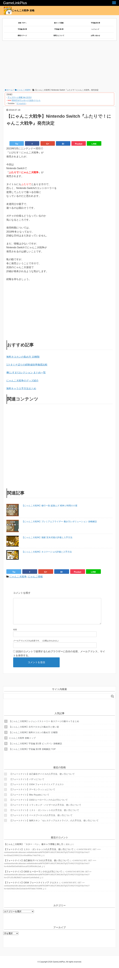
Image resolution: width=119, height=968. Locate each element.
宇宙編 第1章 (95, 23)
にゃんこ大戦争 (18, 576)
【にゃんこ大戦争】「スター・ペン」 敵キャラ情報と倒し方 (33, 844)
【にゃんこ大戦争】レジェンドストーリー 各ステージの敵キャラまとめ (44, 721)
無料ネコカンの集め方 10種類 (23, 356)
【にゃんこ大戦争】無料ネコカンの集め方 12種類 (33, 732)
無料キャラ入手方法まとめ (21, 388)
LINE (94, 144)
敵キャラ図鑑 (59, 23)
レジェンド (95, 29)
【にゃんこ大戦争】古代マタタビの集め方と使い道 (34, 727)
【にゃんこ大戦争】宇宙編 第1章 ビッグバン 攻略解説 (35, 743)
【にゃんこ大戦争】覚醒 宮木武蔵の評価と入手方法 (47, 537)
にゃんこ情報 (35, 576)
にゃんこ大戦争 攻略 (23, 10)
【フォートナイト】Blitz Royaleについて (29, 794)
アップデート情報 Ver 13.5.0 (19, 97)
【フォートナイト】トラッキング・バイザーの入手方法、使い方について (45, 805)
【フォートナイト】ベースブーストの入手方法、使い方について (41, 815)
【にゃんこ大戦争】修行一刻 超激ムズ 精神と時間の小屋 (49, 505)
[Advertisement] (61, 65)
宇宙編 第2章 (22, 29)
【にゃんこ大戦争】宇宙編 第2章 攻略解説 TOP (32, 749)
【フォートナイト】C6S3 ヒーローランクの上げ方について (39, 800)
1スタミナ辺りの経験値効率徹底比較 (26, 364)
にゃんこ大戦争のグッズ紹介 (22, 380)
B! (63, 144)
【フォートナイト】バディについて (27, 779)
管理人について (58, 35)
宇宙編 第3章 (59, 29)
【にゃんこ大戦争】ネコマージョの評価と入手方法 (47, 552)
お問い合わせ (95, 35)
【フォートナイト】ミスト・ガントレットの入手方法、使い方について (44, 810)
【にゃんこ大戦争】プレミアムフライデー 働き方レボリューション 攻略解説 (59, 521)
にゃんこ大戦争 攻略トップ (22, 738)
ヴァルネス (21, 103)
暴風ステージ (22, 35)
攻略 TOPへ (22, 23)
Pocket (78, 144)
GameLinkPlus (15, 3)
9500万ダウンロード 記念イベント (26, 100)
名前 (15, 629)
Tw (16, 144)
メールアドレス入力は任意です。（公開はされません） (36, 641)
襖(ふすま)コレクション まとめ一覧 (26, 372)
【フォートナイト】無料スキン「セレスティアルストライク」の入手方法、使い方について (54, 820)
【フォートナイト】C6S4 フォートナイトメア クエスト (37, 784)
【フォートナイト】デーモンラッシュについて (32, 789)
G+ (47, 144)
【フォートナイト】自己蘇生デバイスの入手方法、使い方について (42, 774)
